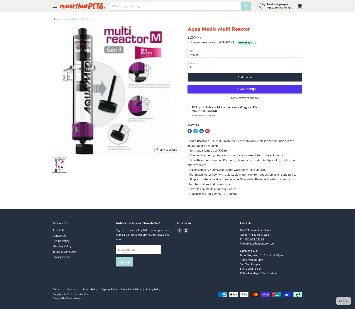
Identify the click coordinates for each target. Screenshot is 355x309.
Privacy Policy (61, 257)
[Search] (246, 6)
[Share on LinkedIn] (201, 131)
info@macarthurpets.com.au (257, 243)
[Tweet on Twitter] (195, 131)
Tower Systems (74, 298)
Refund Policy (61, 240)
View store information (204, 115)
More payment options (245, 97)
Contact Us (59, 235)
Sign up (124, 262)
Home (56, 19)
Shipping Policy (62, 246)
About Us (58, 230)
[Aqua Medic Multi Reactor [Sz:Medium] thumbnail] (59, 165)
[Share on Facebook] (189, 131)
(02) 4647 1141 (254, 239)
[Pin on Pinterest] (207, 131)
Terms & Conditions (65, 251)
